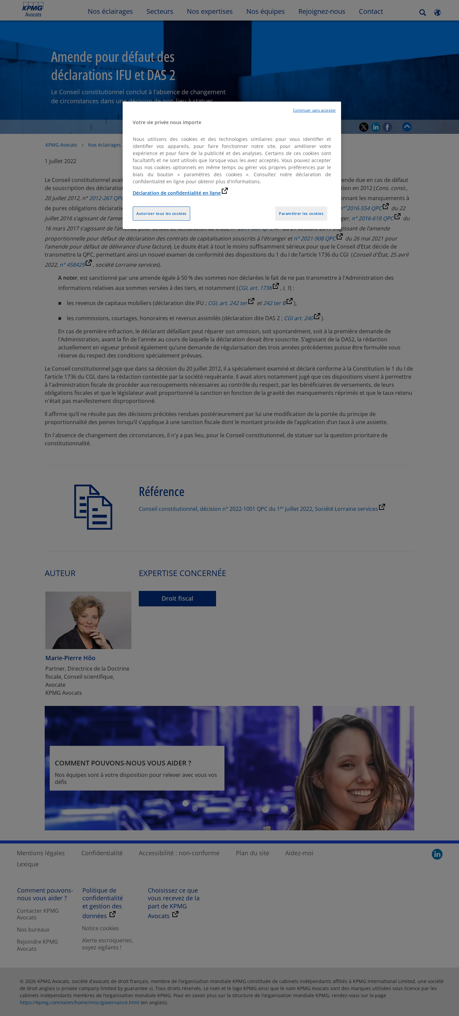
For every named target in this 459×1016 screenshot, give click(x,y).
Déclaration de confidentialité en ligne (177, 193)
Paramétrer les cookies (301, 213)
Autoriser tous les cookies (161, 213)
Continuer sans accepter (314, 110)
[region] (232, 165)
